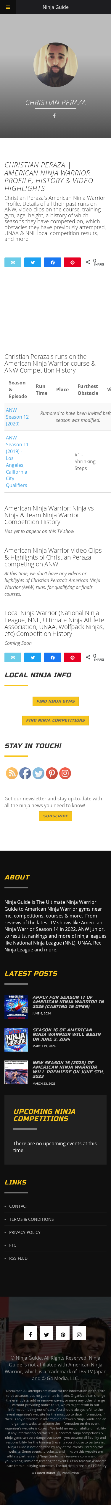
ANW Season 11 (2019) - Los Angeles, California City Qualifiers (17, 461)
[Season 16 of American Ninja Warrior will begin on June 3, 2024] (16, 1040)
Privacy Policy (25, 1232)
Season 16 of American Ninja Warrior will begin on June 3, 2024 (67, 1035)
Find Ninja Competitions (55, 720)
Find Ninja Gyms (55, 701)
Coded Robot (45, 1473)
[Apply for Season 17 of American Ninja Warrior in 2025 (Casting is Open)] (16, 1007)
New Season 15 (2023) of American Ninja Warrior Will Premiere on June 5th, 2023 (68, 1069)
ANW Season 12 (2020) (17, 417)
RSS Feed (18, 1258)
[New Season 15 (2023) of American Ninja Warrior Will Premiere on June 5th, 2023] (16, 1072)
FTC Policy (99, 1465)
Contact (18, 1206)
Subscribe (55, 816)
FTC (12, 1245)
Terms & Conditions (31, 1219)
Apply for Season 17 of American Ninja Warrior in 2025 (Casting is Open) (68, 1002)
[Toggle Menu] (8, 7)
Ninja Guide (56, 7)
